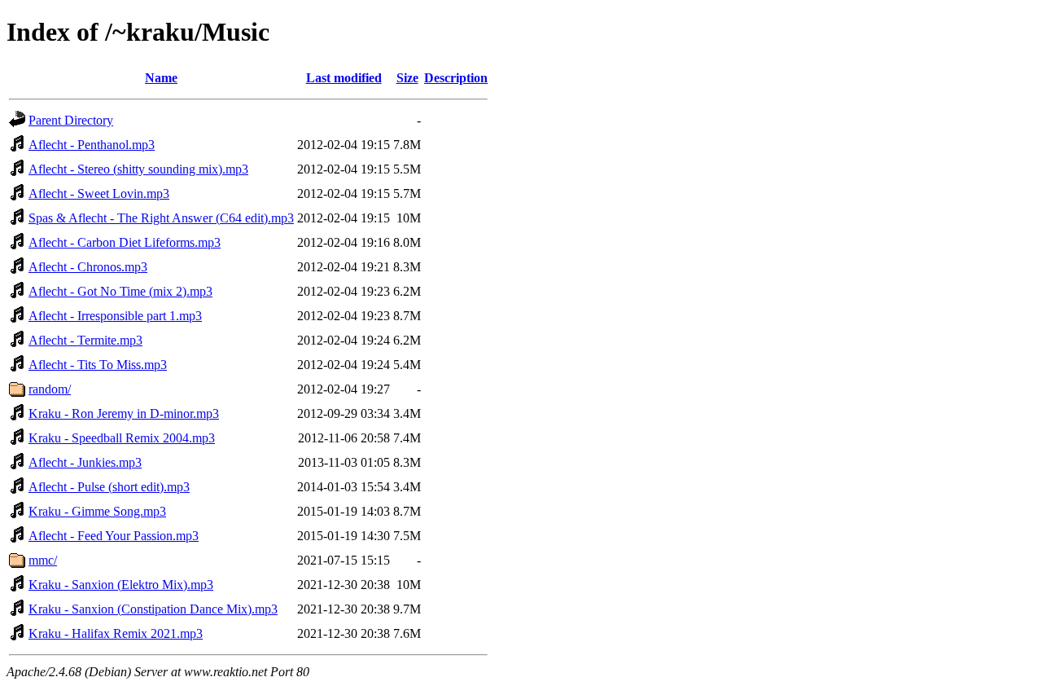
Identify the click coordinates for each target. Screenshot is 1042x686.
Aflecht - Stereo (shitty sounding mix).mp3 (138, 169)
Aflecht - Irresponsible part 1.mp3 (115, 316)
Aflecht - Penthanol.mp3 (91, 145)
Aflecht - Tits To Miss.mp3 (97, 365)
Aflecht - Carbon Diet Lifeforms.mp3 (124, 242)
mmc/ (42, 560)
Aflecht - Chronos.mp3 (87, 267)
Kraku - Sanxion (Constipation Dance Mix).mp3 (153, 609)
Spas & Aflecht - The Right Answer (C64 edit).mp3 (161, 218)
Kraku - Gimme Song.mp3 (97, 511)
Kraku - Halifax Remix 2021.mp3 (115, 633)
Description (456, 78)
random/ (49, 389)
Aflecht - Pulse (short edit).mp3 (109, 487)
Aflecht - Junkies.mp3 (85, 462)
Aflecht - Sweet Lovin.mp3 (98, 193)
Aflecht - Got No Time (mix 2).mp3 (120, 291)
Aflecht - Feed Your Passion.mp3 (113, 536)
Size (407, 78)
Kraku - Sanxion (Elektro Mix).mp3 (120, 584)
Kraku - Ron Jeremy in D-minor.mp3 (123, 413)
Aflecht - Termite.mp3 (85, 340)
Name (161, 78)
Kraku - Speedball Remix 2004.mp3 (121, 438)
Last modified (344, 78)
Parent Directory (70, 120)
